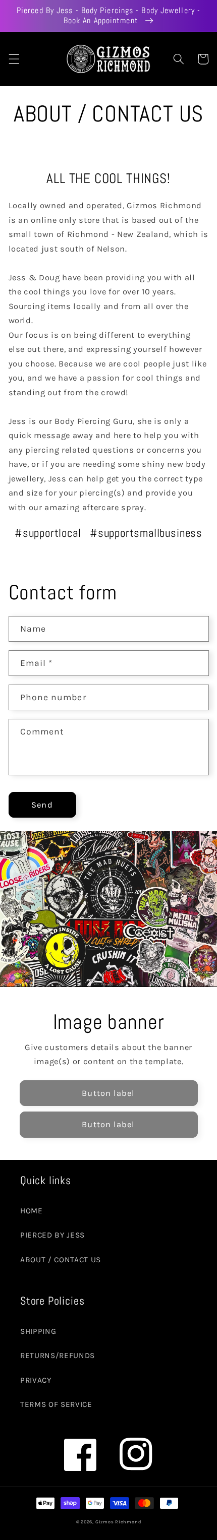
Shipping (38, 1331)
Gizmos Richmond (118, 1521)
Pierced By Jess (52, 1235)
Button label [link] (108, 1093)
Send (41, 805)
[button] (14, 59)
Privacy (35, 1380)
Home (31, 1210)
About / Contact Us (60, 1259)
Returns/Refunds (57, 1355)
